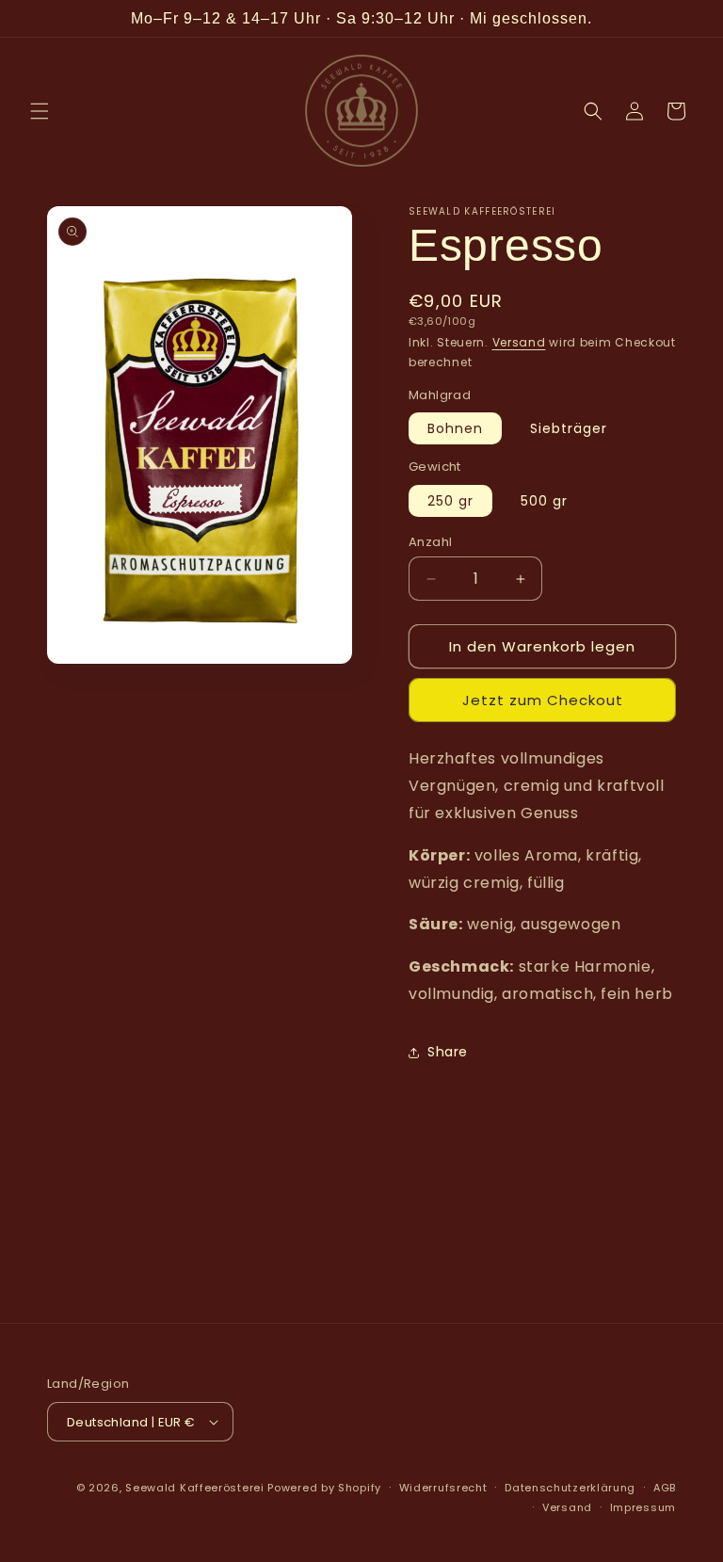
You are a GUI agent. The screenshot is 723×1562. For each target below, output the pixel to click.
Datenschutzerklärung (570, 1487)
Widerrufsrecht (443, 1487)
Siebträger (568, 428)
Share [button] (447, 1051)
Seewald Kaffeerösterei (194, 1487)
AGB (664, 1487)
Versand (519, 342)
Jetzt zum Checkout (542, 700)
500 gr (544, 500)
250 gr (450, 500)
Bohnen (455, 428)
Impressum (643, 1507)
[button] (39, 111)
